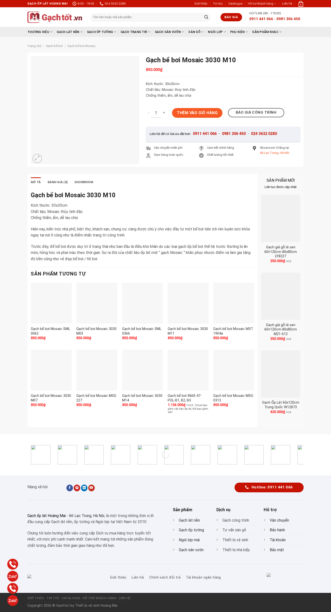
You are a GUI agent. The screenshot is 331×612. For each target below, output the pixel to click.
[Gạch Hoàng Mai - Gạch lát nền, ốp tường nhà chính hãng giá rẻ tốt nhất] (55, 17)
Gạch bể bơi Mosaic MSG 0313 (233, 398)
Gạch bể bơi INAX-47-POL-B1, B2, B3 (185, 398)
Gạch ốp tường (100, 32)
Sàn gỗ (194, 32)
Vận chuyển (279, 520)
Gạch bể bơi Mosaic (81, 46)
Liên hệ (287, 3)
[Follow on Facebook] (69, 488)
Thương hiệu (38, 32)
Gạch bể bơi (54, 46)
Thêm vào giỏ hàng (197, 112)
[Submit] (206, 17)
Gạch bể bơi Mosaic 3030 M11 (188, 331)
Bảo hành (277, 530)
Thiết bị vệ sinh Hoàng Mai (96, 606)
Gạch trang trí (134, 32)
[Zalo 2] (12, 600)
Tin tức (218, 3)
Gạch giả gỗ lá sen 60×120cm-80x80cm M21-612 (280, 329)
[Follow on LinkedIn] (84, 488)
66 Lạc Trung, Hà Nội (86, 515)
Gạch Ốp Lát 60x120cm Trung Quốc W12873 (280, 404)
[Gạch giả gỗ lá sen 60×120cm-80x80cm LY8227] (280, 218)
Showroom (83, 182)
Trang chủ (34, 46)
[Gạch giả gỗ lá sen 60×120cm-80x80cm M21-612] (280, 296)
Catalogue (235, 3)
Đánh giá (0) (57, 182)
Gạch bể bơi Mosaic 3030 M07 (51, 398)
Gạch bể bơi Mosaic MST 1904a (233, 331)
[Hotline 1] (12, 564)
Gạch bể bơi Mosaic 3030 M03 (96, 331)
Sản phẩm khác (265, 32)
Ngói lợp (215, 32)
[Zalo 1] (12, 576)
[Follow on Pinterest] (77, 488)
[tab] (36, 182)
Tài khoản (278, 540)
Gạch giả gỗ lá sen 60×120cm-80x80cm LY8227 (280, 251)
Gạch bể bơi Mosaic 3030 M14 (142, 398)
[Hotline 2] (12, 588)
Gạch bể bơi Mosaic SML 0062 (50, 331)
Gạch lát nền (68, 32)
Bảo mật (277, 550)
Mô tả (36, 182)
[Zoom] (37, 158)
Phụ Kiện (237, 32)
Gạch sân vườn (168, 32)
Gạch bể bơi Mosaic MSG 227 (96, 398)
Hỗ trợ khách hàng (260, 3)
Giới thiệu (200, 3)
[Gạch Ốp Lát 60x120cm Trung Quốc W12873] (280, 374)
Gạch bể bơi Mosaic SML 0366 (141, 331)
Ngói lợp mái (189, 540)
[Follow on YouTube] (91, 488)
